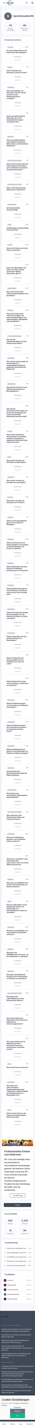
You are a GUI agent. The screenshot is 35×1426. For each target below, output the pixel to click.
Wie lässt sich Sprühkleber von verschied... (20, 1248)
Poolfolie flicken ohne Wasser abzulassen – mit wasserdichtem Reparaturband (17, 1380)
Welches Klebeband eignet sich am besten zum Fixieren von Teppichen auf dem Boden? (16, 728)
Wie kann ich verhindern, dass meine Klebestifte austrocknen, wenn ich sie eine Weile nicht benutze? (17, 862)
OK (18, 1416)
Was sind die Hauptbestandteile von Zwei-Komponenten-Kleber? (17, 341)
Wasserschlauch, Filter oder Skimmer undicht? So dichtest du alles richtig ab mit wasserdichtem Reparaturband (17, 1374)
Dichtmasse (11, 539)
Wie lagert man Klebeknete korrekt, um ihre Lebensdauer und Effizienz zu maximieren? (17, 976)
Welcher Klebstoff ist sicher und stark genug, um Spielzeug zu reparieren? (17, 683)
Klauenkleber (11, 609)
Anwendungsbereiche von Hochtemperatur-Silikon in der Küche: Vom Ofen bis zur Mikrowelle (16, 1355)
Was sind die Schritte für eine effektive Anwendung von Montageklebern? (17, 389)
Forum (17, 1205)
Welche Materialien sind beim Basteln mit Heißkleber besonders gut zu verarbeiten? (17, 568)
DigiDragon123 (11, 1285)
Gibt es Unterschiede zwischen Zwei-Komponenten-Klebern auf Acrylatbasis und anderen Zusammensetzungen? (17, 167)
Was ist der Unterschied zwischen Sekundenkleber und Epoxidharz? (17, 293)
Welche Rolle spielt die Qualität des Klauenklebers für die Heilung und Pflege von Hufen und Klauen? (17, 615)
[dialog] (17, 1407)
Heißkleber (10, 563)
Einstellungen (17, 1407)
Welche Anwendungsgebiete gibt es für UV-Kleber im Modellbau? (17, 522)
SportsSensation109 (13, 1294)
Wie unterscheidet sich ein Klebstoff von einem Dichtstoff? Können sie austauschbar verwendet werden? (16, 1045)
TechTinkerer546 (12, 1289)
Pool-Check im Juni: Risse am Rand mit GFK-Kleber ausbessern (16, 1336)
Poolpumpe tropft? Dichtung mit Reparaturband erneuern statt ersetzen (17, 1367)
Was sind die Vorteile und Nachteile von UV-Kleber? (16, 501)
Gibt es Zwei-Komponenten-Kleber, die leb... (20, 1265)
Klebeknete (10, 136)
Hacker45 (10, 1280)
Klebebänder (11, 358)
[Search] (26, 3)
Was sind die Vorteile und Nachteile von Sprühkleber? (16, 481)
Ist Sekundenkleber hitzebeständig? (13, 209)
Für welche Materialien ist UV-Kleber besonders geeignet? (17, 51)
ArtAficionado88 (12, 1299)
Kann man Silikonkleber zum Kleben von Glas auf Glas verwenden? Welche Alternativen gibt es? (16, 270)
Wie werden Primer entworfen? (17, 1067)
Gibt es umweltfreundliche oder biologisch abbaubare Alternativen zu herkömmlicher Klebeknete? (17, 143)
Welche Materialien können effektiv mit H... (20, 1252)
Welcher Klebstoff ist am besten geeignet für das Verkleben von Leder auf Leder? (15, 661)
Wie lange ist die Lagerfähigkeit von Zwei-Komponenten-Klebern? (15, 998)
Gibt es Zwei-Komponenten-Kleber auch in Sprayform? (16, 189)
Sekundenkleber (12, 204)
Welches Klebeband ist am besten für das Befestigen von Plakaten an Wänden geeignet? (17, 751)
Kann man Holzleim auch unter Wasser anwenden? (17, 249)
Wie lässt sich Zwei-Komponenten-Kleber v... (20, 1261)
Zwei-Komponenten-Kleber (14, 160)
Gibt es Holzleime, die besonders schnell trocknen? (17, 72)
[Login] (32, 2)
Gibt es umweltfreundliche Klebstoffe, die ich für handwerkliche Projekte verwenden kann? (16, 119)
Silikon (9, 224)
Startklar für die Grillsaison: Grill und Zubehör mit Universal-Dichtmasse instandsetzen (16, 1330)
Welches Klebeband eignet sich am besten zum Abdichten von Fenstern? (17, 705)
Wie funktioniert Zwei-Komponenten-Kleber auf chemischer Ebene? (15, 817)
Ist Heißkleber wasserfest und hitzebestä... (20, 1257)
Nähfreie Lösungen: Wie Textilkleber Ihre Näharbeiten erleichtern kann (15, 1341)
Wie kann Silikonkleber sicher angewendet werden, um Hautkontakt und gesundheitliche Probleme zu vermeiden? (17, 908)
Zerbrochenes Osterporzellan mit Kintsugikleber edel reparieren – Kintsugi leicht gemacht (17, 1348)
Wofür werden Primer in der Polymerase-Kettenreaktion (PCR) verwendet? (16, 1115)
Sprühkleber (11, 87)
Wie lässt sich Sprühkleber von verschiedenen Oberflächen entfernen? (17, 932)
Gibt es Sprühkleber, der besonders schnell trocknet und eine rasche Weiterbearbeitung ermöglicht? (16, 94)
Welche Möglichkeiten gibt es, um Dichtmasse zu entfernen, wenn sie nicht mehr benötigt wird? (17, 591)
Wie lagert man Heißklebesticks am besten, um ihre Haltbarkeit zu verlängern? (17, 954)
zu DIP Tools (18, 1195)
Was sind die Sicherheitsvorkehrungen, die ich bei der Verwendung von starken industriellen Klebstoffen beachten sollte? (17, 412)
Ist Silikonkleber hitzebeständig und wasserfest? (17, 229)
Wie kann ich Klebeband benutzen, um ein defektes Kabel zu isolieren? (16, 839)
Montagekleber (11, 384)
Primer (9, 1064)
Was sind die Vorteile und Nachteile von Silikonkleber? (16, 461)
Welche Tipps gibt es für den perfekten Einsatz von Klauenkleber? (17, 638)
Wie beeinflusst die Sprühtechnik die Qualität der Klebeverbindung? (17, 773)
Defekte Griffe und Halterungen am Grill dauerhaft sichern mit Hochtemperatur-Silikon (17, 1386)
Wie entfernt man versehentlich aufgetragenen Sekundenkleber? (17, 795)
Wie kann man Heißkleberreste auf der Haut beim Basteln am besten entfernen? (17, 885)
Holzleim (10, 67)
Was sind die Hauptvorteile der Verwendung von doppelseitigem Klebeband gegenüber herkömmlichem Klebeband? (17, 365)
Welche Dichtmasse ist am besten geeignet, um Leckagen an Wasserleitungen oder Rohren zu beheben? (17, 545)
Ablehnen (17, 1411)
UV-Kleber (10, 47)
